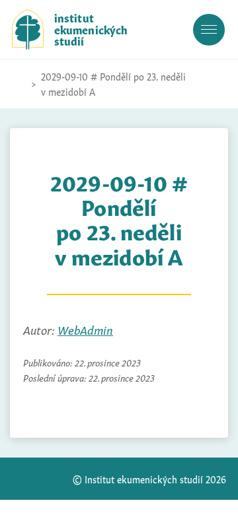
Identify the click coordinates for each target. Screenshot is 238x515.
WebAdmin (85, 329)
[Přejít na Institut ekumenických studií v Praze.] (18, 83)
